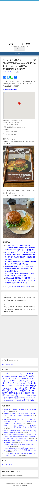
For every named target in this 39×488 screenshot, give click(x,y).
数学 (12, 398)
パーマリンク (9, 288)
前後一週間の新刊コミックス (10, 364)
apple (4, 374)
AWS (8, 373)
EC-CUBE (13, 374)
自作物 (18, 400)
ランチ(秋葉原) (6, 388)
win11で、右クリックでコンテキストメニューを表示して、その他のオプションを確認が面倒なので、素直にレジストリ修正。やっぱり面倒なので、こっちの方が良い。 (20, 436)
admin (14, 72)
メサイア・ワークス (19, 44)
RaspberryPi (14, 376)
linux (35, 374)
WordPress (22, 376)
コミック (8, 381)
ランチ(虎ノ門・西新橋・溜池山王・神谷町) (19, 286)
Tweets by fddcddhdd (7, 465)
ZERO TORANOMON (10, 90)
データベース (26, 381)
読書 (22, 400)
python (7, 376)
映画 (19, 398)
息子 (5, 397)
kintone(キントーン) (21, 374)
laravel (30, 373)
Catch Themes (24, 485)
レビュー (20, 395)
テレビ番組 (19, 381)
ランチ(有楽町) (9, 386)
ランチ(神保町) (29, 385)
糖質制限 (8, 400)
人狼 (27, 395)
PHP (3, 376)
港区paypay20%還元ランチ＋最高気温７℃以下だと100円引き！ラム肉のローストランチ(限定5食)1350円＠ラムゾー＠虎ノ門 (20, 280)
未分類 (23, 398)
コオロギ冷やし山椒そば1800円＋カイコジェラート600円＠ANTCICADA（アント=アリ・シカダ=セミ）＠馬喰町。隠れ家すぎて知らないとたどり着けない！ (20, 421)
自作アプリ (13, 400)
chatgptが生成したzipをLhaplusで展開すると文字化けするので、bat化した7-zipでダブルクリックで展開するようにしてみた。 (20, 450)
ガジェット (17, 378)
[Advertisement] (19, 20)
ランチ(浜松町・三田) (17, 386)
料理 (16, 397)
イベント (8, 378)
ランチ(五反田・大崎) (20, 383)
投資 (9, 397)
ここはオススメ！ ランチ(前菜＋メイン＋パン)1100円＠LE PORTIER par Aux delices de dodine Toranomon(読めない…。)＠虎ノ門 (20, 247)
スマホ (14, 381)
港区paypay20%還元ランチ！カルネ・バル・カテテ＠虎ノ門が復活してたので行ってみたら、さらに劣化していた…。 (20, 268)
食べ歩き (29, 400)
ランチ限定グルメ (10, 395)
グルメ (24, 378)
